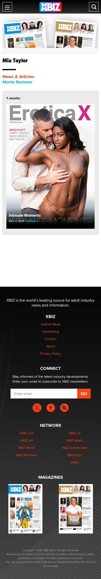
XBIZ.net (26, 440)
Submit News (51, 324)
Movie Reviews (17, 82)
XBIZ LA (75, 433)
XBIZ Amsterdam (74, 447)
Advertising (50, 331)
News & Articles (18, 76)
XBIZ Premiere (27, 455)
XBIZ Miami (74, 440)
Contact (50, 338)
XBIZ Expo (74, 455)
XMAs (74, 462)
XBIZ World (26, 447)
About (50, 346)
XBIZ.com (26, 433)
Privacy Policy (50, 353)
